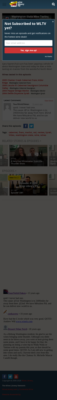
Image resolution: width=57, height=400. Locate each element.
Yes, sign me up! (28, 50)
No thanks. (48, 56)
